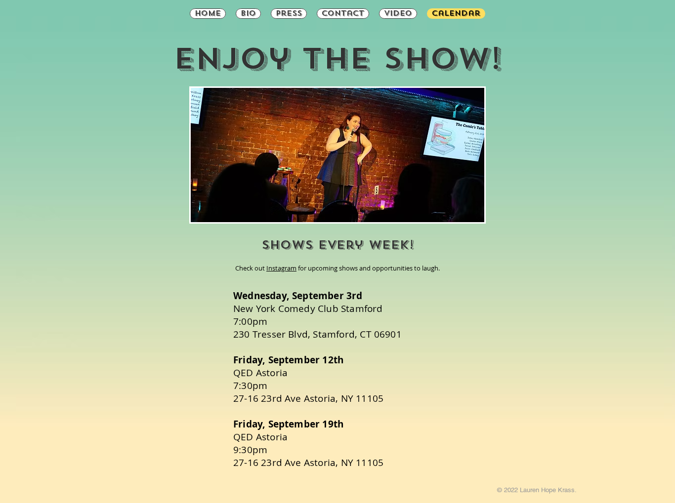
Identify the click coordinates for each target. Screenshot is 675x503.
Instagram (281, 268)
